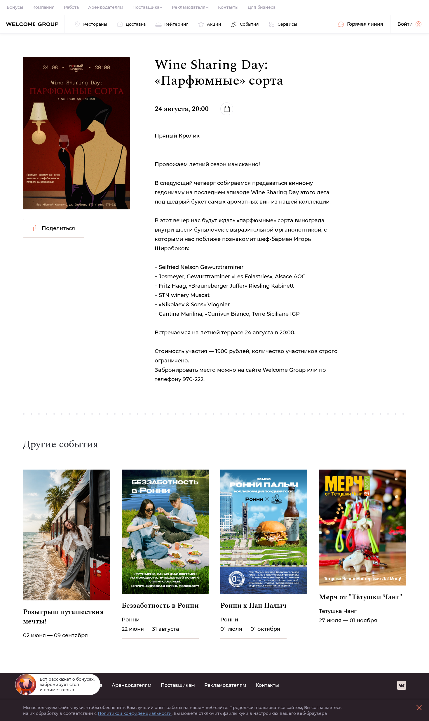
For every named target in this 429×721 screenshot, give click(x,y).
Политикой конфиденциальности (135, 713)
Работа (71, 7)
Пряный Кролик (177, 136)
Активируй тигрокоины (396, 681)
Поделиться (58, 228)
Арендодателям (105, 7)
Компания (43, 7)
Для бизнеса (261, 7)
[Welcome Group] (32, 24)
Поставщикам (147, 7)
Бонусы (15, 7)
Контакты (228, 7)
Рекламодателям (190, 7)
